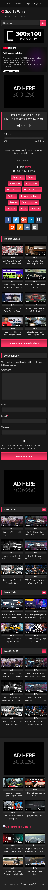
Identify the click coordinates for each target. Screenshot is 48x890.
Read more (22, 160)
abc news (16, 184)
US (24, 208)
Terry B (28, 167)
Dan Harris (32, 184)
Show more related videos (24, 343)
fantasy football (33, 190)
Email (4, 416)
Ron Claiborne (31, 202)
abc (32, 177)
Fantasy (19, 177)
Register (37, 3)
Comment (6, 370)
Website (5, 427)
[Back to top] (40, 882)
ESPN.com (14, 190)
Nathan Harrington (31, 196)
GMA (13, 196)
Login (28, 3)
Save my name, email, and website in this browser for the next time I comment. (20, 447)
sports (12, 208)
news (14, 202)
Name (4, 405)
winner (36, 208)
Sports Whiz (14, 11)
